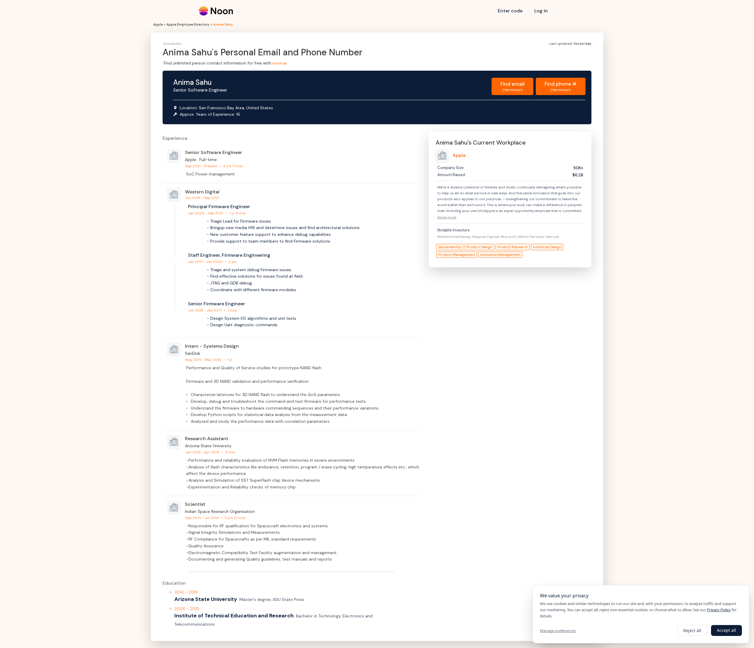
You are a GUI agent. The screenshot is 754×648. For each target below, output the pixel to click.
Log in (541, 11)
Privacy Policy (719, 609)
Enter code (510, 11)
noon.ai (279, 63)
